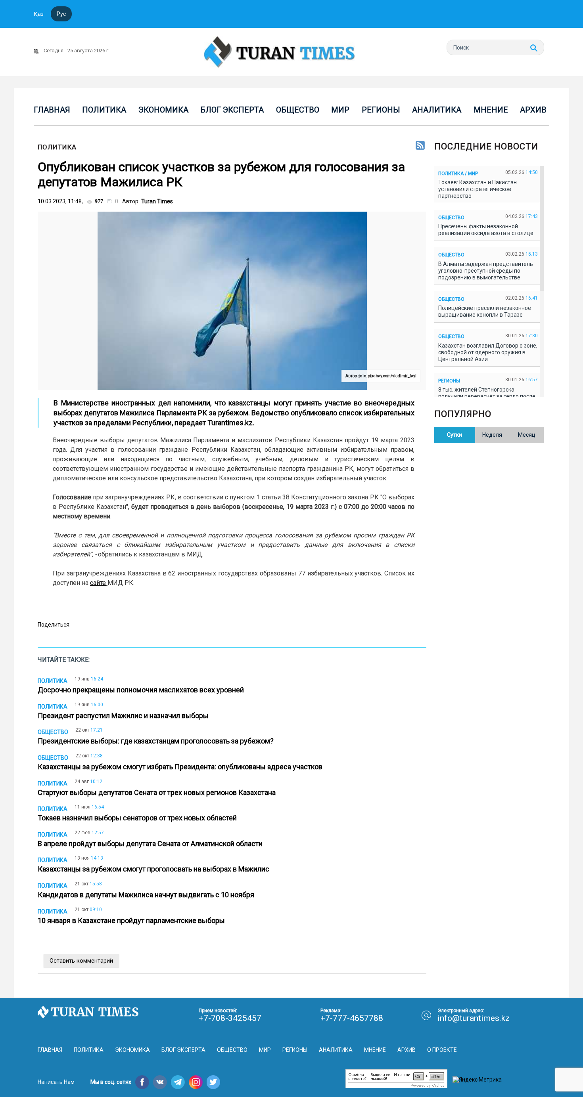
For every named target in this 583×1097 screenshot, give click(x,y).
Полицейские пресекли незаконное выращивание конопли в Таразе (484, 311)
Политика (104, 110)
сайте (98, 583)
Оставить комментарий (81, 960)
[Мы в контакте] (160, 1082)
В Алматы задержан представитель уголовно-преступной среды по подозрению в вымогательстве (485, 271)
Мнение (491, 110)
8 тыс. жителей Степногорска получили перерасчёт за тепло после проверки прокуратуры (486, 396)
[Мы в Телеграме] (178, 1082)
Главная (52, 110)
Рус (61, 14)
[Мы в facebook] (142, 1082)
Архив (533, 110)
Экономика (163, 110)
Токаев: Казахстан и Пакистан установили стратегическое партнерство (477, 189)
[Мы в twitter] (214, 1082)
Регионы (381, 110)
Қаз (39, 14)
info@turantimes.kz (473, 1018)
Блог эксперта (232, 110)
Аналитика (436, 110)
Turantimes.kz (230, 423)
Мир (340, 110)
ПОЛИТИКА (57, 147)
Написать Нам (56, 1082)
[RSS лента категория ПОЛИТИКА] (420, 146)
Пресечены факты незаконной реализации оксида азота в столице (487, 229)
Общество (297, 110)
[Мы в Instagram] (196, 1082)
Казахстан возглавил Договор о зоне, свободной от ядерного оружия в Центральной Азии (487, 352)
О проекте (442, 1050)
